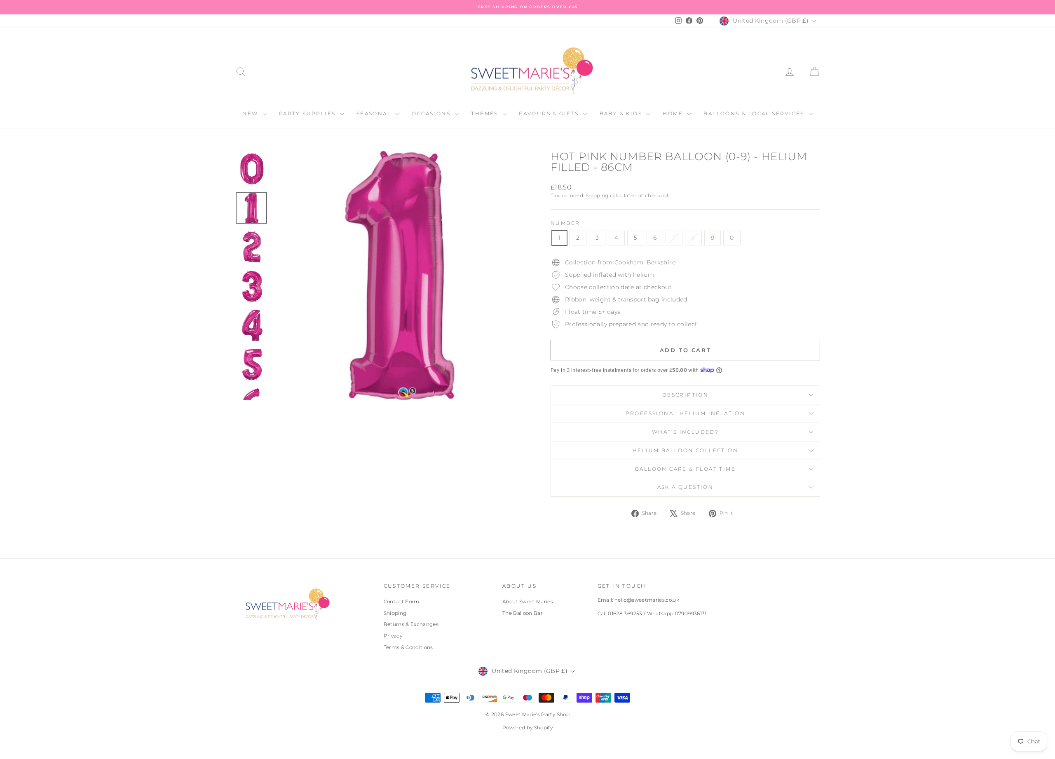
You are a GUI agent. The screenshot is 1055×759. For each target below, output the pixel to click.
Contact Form (402, 601)
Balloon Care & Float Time (685, 469)
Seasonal (375, 113)
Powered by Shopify (527, 727)
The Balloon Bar (522, 613)
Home (674, 113)
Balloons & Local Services (754, 113)
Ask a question (685, 487)
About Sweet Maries (527, 601)
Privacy (393, 636)
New (251, 113)
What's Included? (685, 432)
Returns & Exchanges (411, 624)
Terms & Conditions (408, 647)
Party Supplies (308, 113)
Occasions (432, 113)
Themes (485, 113)
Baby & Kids (622, 113)
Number (565, 223)
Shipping (597, 195)
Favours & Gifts (550, 113)
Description (685, 395)
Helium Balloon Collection (685, 450)
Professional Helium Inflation (686, 413)
